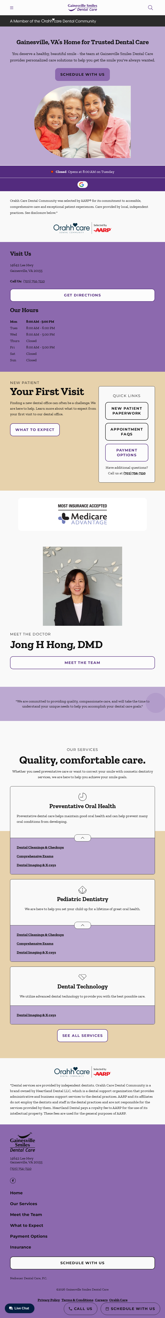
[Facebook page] (13, 1180)
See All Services (82, 1035)
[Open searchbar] (150, 7)
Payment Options (126, 452)
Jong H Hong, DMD (56, 644)
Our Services (23, 1203)
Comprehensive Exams (35, 856)
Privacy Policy (49, 1300)
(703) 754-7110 (34, 281)
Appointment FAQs (126, 431)
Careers (101, 1300)
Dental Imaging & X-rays (36, 865)
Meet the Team (82, 663)
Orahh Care (118, 1300)
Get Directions (82, 295)
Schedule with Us (82, 74)
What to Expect (35, 430)
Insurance (20, 1247)
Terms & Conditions (77, 1300)
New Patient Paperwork (126, 411)
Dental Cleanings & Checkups (40, 847)
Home (16, 1192)
